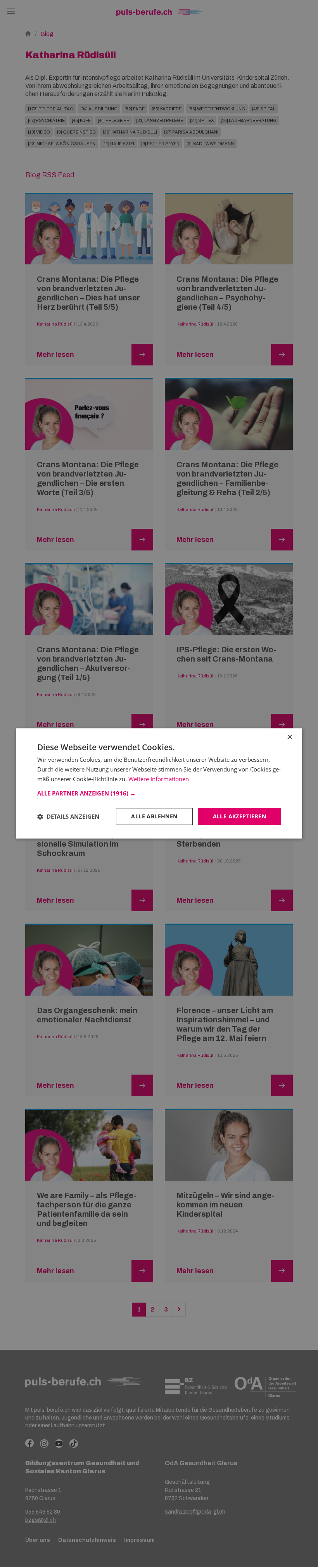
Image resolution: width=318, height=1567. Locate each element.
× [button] (289, 737)
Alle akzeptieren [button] (239, 816)
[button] (159, 793)
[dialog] (159, 783)
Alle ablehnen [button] (154, 816)
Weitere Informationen (158, 779)
